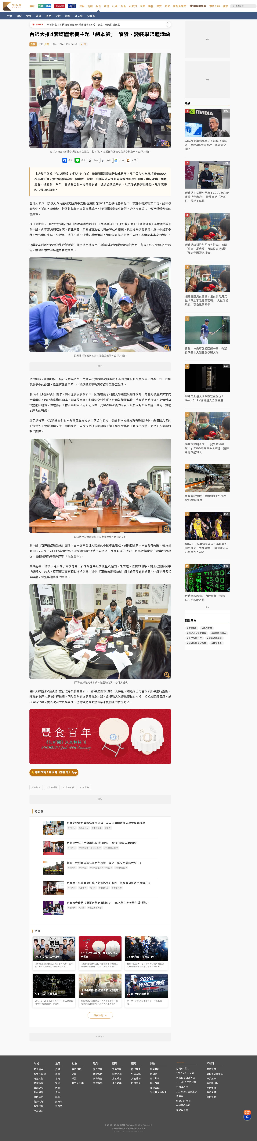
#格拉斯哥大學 (95, 908)
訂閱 (121, 160)
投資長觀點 (40, 1074)
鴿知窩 (153, 1074)
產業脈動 (38, 1083)
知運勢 (91, 16)
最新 (32, 6)
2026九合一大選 (185, 1073)
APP (134, 160)
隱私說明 (211, 1092)
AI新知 (133, 6)
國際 (142, 6)
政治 (123, 6)
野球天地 (136, 1074)
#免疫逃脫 (104, 888)
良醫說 (179, 1096)
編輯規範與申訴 (215, 1074)
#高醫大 (82, 888)
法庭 (74, 1074)
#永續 (81, 908)
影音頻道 (155, 1069)
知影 (167, 6)
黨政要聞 (98, 1069)
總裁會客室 (179, 6)
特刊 (150, 6)
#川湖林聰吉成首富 (196, 643)
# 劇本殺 (84, 787)
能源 (106, 6)
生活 (98, 6)
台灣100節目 (183, 1068)
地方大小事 (78, 1083)
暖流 (74, 1078)
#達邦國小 (97, 828)
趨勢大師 (38, 1101)
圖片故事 (155, 1083)
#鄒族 (108, 828)
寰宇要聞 (117, 1069)
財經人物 (38, 1078)
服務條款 (211, 1097)
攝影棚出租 (212, 1083)
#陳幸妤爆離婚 (214, 638)
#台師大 (71, 828)
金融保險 (38, 1087)
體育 (159, 6)
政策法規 (38, 1106)
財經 (90, 6)
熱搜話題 (117, 1074)
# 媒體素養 (68, 787)
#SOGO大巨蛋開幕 (196, 633)
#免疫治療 (117, 888)
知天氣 (79, 16)
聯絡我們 (211, 1087)
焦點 (82, 6)
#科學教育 (83, 828)
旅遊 (19, 16)
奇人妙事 (117, 1083)
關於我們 (211, 1069)
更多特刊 (100, 1015)
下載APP (214, 6)
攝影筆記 (155, 1087)
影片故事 (155, 1078)
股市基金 (38, 1069)
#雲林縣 (82, 868)
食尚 (29, 16)
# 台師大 (36, 787)
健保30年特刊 (183, 1100)
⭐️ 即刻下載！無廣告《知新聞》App (54, 772)
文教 (58, 16)
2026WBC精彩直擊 (186, 1091)
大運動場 (136, 1078)
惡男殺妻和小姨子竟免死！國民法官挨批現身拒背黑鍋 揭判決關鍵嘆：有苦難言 (96, 24)
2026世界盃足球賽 (186, 1082)
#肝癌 (92, 888)
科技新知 (38, 1092)
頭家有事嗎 (182, 1110)
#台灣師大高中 (111, 848)
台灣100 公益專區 (185, 1077)
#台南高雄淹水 (218, 633)
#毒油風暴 (216, 643)
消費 (48, 16)
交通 (9, 16)
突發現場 (76, 1069)
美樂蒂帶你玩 (183, 1105)
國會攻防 (98, 1074)
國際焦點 (38, 1097)
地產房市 (38, 1110)
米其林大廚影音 (158, 1092)
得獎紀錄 (211, 1078)
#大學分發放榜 (194, 638)
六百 (46, 44)
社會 (115, 6)
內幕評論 (98, 1078)
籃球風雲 (136, 1069)
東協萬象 (117, 1078)
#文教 (83, 44)
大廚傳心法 (182, 1087)
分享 (70, 160)
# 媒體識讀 (51, 787)
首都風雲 (98, 1083)
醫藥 (38, 16)
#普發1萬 (191, 628)
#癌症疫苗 (207, 628)
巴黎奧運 (136, 1083)
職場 (68, 16)
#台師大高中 (121, 868)
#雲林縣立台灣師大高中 (90, 848)
